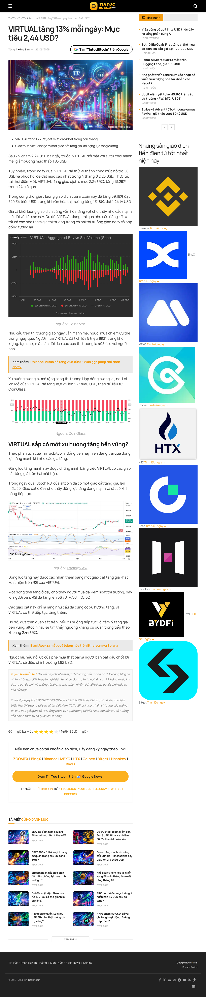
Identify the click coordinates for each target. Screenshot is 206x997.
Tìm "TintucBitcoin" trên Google (104, 49)
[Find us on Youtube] (184, 980)
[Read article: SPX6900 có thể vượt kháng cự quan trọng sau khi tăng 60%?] (18, 857)
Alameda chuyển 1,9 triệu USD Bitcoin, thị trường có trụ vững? (48, 917)
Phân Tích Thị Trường (34, 962)
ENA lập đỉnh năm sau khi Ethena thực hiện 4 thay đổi (49, 833)
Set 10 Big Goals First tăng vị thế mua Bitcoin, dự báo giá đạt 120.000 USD (168, 46)
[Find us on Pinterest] (174, 980)
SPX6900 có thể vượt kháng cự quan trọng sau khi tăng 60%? (49, 855)
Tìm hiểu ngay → (160, 228)
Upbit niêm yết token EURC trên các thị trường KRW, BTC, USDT (167, 96)
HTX (76, 758)
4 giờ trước (149, 102)
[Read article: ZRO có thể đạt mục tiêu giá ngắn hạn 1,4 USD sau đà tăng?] (83, 898)
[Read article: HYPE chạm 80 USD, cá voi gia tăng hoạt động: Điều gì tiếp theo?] (83, 919)
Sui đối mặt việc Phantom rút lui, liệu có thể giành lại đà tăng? (48, 896)
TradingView (77, 567)
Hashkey (118, 758)
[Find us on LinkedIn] (169, 980)
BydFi (70, 764)
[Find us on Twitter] (164, 980)
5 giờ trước (149, 118)
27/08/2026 (37, 905)
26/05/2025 (42, 49)
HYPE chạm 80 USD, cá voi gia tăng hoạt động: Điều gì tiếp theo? (114, 917)
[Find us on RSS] (189, 980)
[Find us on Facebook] (160, 980)
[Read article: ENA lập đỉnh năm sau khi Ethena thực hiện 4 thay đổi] (18, 837)
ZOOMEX (20, 758)
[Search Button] (196, 6)
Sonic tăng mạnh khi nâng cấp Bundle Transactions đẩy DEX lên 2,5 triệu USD (114, 855)
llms (195, 962)
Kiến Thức (56, 962)
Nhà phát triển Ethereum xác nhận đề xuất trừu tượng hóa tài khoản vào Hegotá (168, 79)
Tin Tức (13, 962)
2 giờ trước (149, 68)
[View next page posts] (172, 127)
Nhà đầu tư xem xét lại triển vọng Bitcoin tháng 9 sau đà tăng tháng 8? (114, 876)
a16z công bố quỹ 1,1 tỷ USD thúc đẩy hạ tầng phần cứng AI (167, 31)
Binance (51, 758)
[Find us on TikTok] (194, 980)
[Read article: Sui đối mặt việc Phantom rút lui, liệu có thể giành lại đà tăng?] (18, 898)
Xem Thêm (70, 939)
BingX (36, 758)
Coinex (89, 758)
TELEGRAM (100, 789)
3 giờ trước (149, 87)
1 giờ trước (149, 53)
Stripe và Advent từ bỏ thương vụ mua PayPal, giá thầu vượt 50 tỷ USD (168, 111)
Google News (184, 962)
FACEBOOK (68, 789)
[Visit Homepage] (103, 6)
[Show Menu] (10, 6)
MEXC (65, 758)
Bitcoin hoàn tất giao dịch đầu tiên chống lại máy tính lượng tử (49, 876)
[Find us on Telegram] (179, 980)
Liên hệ (87, 962)
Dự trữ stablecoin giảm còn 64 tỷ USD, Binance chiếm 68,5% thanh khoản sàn (114, 835)
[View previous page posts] (165, 127)
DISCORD (70, 794)
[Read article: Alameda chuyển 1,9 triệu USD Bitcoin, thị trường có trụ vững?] (18, 919)
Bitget (103, 758)
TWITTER (115, 789)
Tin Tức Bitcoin (32, 980)
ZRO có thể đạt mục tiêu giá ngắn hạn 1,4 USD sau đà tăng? (114, 896)
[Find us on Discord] (194, 987)
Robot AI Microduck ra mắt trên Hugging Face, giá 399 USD (163, 62)
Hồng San (24, 49)
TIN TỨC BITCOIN (42, 789)
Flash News (73, 962)
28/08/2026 (37, 840)
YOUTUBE (84, 789)
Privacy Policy (190, 967)
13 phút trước (150, 38)
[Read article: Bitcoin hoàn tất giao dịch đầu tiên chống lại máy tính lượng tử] (18, 878)
